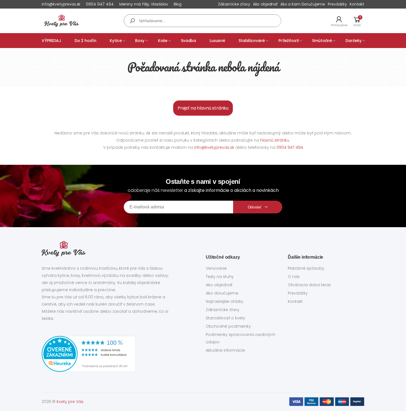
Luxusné (217, 40)
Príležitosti (288, 40)
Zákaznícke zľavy (234, 4)
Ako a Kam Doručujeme (302, 4)
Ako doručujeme (222, 293)
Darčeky (354, 40)
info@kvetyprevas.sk (61, 4)
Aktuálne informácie (225, 350)
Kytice (116, 40)
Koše (162, 40)
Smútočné (322, 40)
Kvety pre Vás (70, 401)
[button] (357, 21)
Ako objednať (265, 4)
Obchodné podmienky (228, 326)
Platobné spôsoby (306, 268)
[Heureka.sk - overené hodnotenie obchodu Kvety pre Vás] (107, 354)
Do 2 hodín (85, 40)
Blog (177, 4)
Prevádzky (337, 4)
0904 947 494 (100, 4)
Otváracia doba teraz (309, 285)
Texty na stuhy (220, 276)
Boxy (139, 40)
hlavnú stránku (274, 140)
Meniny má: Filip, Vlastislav (143, 4)
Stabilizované (252, 40)
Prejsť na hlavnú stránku (203, 108)
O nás (294, 276)
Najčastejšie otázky (224, 301)
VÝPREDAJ (51, 40)
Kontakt (357, 4)
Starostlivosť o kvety (225, 318)
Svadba (188, 40)
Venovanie (216, 268)
